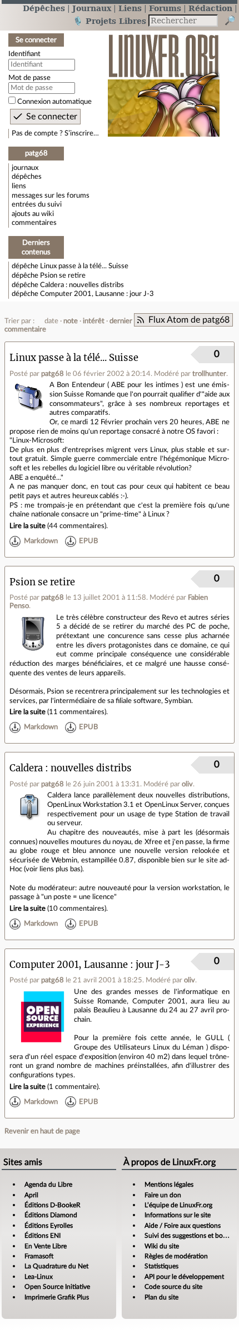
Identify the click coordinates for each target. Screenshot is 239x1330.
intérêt (93, 321)
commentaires (34, 222)
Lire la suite (27, 526)
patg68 (52, 373)
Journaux (91, 8)
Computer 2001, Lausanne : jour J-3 (97, 293)
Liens (130, 8)
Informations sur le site (178, 1215)
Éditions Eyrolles (48, 1225)
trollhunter (209, 373)
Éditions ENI (42, 1235)
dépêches (27, 176)
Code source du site (173, 1286)
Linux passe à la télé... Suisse (84, 266)
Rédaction (210, 8)
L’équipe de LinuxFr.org (178, 1205)
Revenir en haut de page (42, 1131)
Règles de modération (176, 1256)
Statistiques (161, 1266)
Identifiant (24, 54)
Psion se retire (63, 275)
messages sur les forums (50, 195)
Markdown (41, 541)
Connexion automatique (54, 101)
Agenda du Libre (48, 1184)
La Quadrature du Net (56, 1266)
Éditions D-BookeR (52, 1205)
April (31, 1195)
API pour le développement (184, 1276)
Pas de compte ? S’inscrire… (55, 133)
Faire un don (163, 1195)
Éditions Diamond (50, 1215)
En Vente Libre (45, 1246)
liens (19, 186)
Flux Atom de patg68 (189, 319)
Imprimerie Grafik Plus (56, 1297)
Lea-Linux (38, 1276)
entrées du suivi (37, 204)
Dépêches (44, 8)
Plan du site (161, 1297)
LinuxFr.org (164, 79)
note (70, 321)
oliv (187, 784)
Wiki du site (162, 1246)
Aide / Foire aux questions (183, 1225)
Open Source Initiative (57, 1286)
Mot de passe (29, 77)
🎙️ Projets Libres (109, 21)
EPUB (88, 541)
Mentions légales (169, 1184)
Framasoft (38, 1256)
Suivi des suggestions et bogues (190, 1235)
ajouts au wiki (33, 213)
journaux (25, 167)
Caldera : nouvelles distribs (82, 285)
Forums (165, 8)
